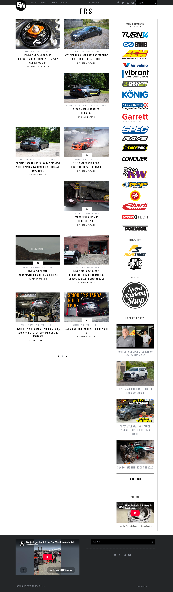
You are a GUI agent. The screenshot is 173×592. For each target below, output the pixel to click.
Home (21, 5)
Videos (78, 159)
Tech (27, 51)
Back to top (141, 586)
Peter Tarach (88, 63)
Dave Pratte (88, 117)
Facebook (135, 479)
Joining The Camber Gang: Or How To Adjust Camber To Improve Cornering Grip (38, 59)
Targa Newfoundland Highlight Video (86, 219)
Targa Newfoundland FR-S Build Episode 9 (86, 330)
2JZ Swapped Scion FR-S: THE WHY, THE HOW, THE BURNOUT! (86, 165)
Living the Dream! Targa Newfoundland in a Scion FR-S (38, 273)
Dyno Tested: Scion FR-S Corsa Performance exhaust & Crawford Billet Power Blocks (86, 275)
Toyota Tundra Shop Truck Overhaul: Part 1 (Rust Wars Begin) (135, 430)
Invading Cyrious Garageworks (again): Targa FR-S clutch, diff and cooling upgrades (38, 332)
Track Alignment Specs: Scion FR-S (86, 111)
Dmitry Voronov (39, 67)
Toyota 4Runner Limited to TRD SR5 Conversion (135, 390)
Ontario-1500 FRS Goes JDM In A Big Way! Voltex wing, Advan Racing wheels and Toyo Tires (38, 167)
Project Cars (73, 105)
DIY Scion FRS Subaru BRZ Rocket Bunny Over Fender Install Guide (86, 57)
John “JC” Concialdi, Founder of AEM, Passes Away (135, 353)
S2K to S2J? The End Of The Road (135, 467)
